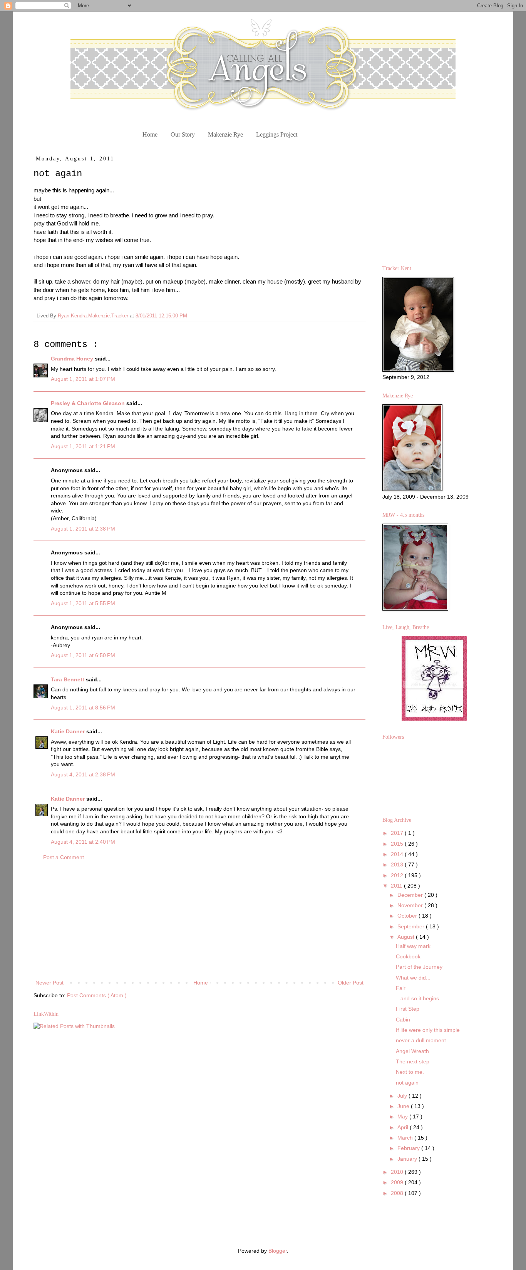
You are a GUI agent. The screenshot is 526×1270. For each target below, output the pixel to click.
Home (149, 134)
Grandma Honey (73, 358)
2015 (398, 844)
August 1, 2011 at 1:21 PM (83, 446)
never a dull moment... (423, 1040)
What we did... (413, 978)
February (409, 1148)
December (410, 895)
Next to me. (410, 1072)
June (404, 1106)
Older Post (351, 983)
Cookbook (408, 956)
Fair (400, 988)
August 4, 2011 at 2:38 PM (83, 774)
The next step (412, 1061)
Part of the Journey (419, 967)
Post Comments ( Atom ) (97, 995)
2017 (398, 833)
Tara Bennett (68, 679)
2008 (398, 1193)
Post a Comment (63, 857)
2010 (398, 1172)
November (410, 905)
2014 (398, 854)
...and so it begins (417, 998)
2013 (398, 864)
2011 (397, 886)
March (405, 1138)
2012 (398, 875)
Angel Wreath (412, 1051)
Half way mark (413, 946)
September (411, 926)
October (408, 916)
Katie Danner (68, 731)
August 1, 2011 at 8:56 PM (83, 707)
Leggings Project (276, 134)
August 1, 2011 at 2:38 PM (83, 529)
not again (407, 1083)
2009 (398, 1182)
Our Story (183, 134)
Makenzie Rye (225, 134)
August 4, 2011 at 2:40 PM (83, 842)
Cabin (403, 1019)
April (403, 1127)
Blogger (277, 1251)
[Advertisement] (199, 920)
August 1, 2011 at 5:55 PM (83, 603)
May (403, 1116)
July (403, 1096)
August (406, 937)
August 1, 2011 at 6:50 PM (83, 655)
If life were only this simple (428, 1030)
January (408, 1159)
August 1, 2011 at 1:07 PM (83, 379)
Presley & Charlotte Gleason (88, 403)
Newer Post (49, 983)
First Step (407, 1009)
